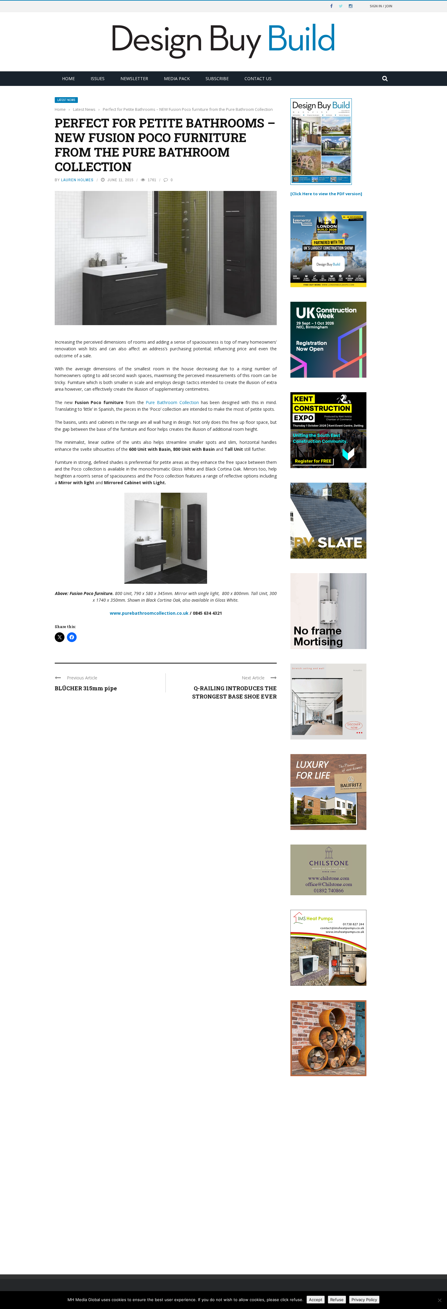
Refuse (337, 1299)
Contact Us (258, 78)
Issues (98, 78)
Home (68, 78)
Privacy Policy (364, 1299)
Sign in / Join (381, 6)
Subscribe (217, 78)
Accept (315, 1299)
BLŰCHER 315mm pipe (86, 688)
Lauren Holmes (77, 179)
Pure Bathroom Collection (172, 402)
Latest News (66, 100)
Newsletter (134, 78)
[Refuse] (439, 1300)
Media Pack (177, 78)
